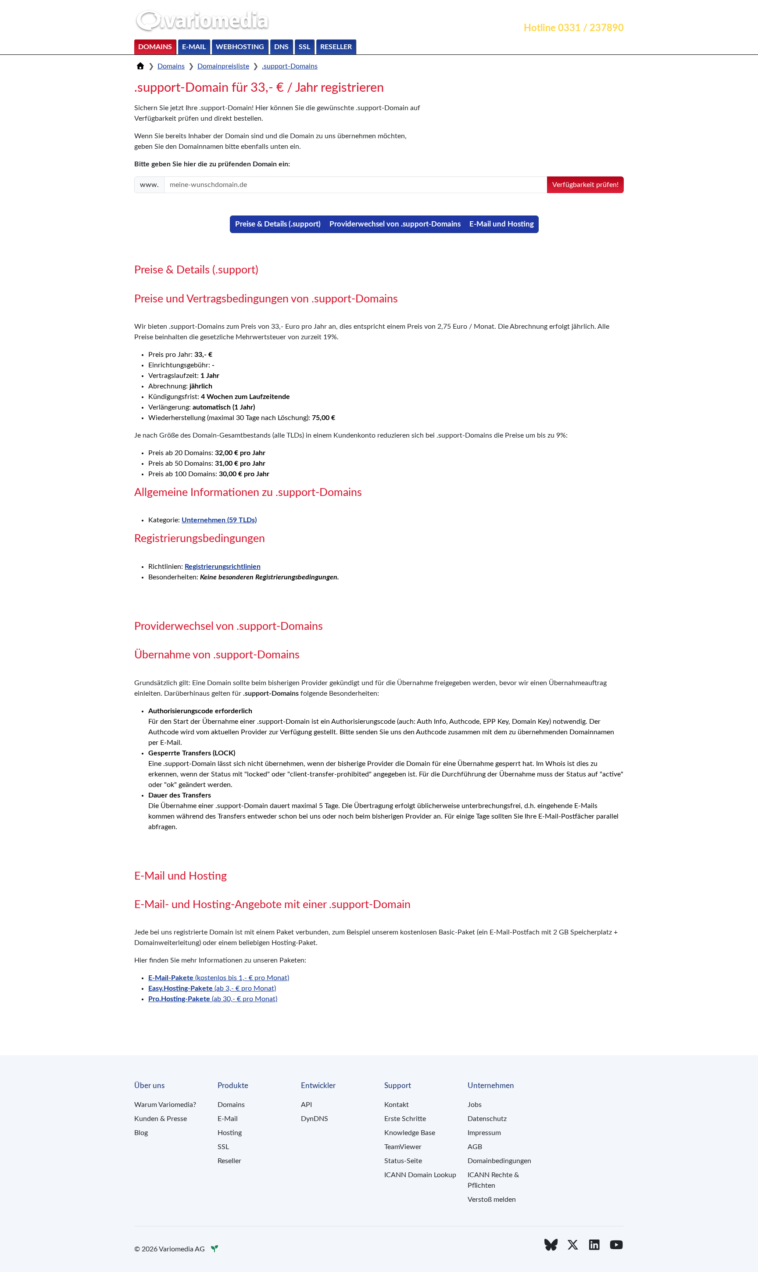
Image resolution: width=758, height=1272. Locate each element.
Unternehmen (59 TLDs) (219, 520)
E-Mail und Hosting (501, 224)
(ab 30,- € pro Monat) (212, 999)
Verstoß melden (492, 1199)
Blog (141, 1132)
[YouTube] (616, 1245)
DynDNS (314, 1118)
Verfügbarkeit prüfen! (585, 184)
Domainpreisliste (223, 66)
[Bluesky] (550, 1245)
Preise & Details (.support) (278, 224)
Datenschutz (487, 1118)
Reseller (336, 46)
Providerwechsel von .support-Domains (395, 224)
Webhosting (240, 46)
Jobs (475, 1104)
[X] (572, 1245)
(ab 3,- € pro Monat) (212, 988)
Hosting (230, 1132)
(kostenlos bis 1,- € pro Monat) (218, 977)
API (306, 1104)
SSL (304, 46)
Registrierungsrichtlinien (223, 566)
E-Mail (194, 46)
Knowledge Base (409, 1132)
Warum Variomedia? (165, 1104)
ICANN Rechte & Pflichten (493, 1180)
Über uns (604, 11)
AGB (475, 1146)
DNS (281, 46)
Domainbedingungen (499, 1160)
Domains (155, 46)
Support (565, 11)
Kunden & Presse (160, 1118)
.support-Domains (290, 66)
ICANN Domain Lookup (420, 1175)
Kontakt (528, 11)
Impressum (484, 1132)
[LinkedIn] (594, 1245)
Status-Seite (403, 1160)
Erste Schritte (405, 1118)
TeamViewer (403, 1146)
